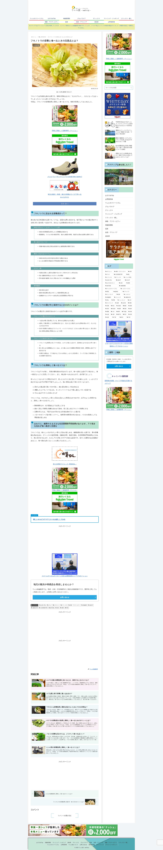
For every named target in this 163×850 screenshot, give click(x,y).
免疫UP (91, 605)
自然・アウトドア (98, 842)
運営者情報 (92, 844)
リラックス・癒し (123, 842)
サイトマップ (100, 844)
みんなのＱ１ (64, 197)
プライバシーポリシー (111, 844)
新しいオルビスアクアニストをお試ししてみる (49, 519)
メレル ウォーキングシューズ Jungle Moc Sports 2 (64, 177)
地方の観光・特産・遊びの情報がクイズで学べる (65, 194)
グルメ (50, 605)
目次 (62, 204)
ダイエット (56, 605)
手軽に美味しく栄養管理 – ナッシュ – (65, 131)
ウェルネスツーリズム (53, 844)
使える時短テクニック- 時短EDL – (64, 464)
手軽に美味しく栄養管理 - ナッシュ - (64, 490)
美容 (58, 607)
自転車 (69, 842)
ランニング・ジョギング (59, 842)
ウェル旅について (73, 844)
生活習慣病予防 (43, 607)
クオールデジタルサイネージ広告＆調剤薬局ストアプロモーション (65, 576)
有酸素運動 (48, 842)
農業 (63, 607)
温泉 (90, 842)
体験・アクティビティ (75, 605)
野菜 (67, 607)
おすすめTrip (39, 842)
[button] (131, 88)
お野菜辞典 (35, 605)
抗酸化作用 (35, 607)
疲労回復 (52, 607)
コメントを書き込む (65, 815)
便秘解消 (85, 605)
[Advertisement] (65, 539)
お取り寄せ (43, 605)
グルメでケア (84, 842)
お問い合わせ (64, 597)
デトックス (64, 605)
